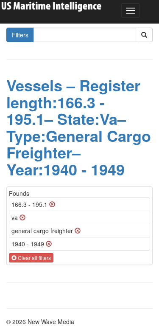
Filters (20, 35)
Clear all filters (34, 257)
